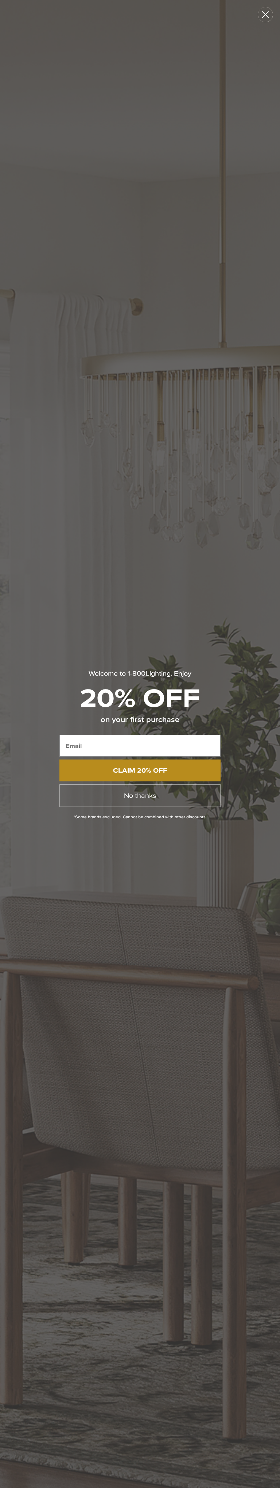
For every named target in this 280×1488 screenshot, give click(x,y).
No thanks (140, 795)
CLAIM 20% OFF (140, 770)
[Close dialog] (265, 14)
